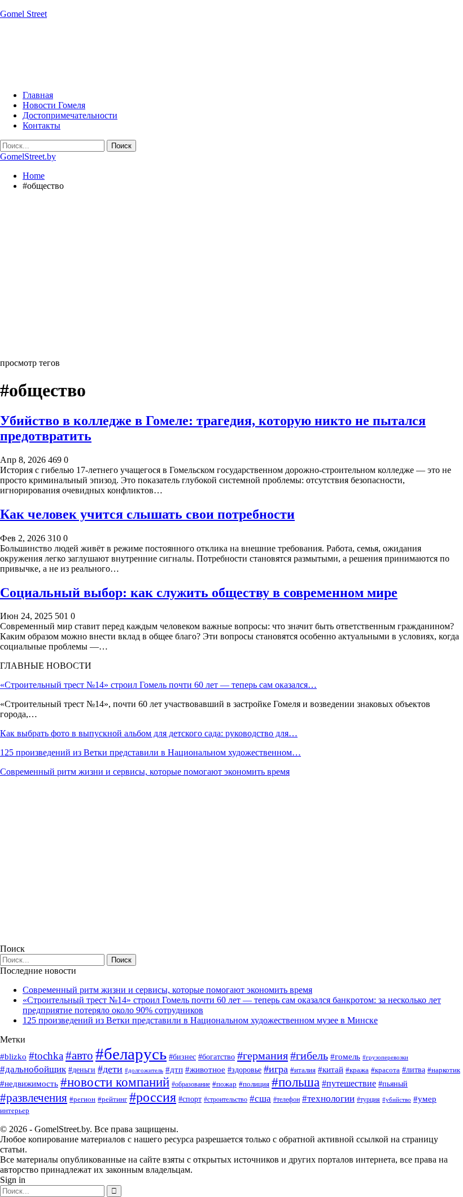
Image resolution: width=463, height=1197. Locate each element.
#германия (262, 1055)
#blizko (13, 1056)
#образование (191, 1084)
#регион (82, 1099)
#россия (152, 1097)
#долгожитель (144, 1070)
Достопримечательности (70, 115)
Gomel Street (23, 14)
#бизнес (182, 1057)
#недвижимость (29, 1083)
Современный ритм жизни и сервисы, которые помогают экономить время (145, 771)
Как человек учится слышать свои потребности (147, 514)
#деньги (81, 1070)
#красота (385, 1070)
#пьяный (393, 1084)
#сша (260, 1098)
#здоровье (244, 1070)
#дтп (174, 1069)
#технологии (328, 1098)
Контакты (41, 125)
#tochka (46, 1056)
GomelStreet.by (28, 156)
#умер (424, 1098)
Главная (38, 95)
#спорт (190, 1098)
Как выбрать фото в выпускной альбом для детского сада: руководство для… (149, 733)
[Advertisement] (205, 53)
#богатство (216, 1056)
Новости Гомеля (54, 105)
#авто (79, 1055)
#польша (296, 1082)
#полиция (254, 1084)
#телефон (286, 1099)
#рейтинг (112, 1099)
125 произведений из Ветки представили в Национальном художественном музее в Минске (200, 1020)
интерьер (14, 1111)
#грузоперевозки (385, 1057)
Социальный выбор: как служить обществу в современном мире (199, 592)
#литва (413, 1070)
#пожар (224, 1084)
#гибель (309, 1056)
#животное (205, 1069)
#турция (368, 1099)
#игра (276, 1069)
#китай (330, 1069)
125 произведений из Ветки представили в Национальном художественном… (150, 752)
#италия (303, 1070)
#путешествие (349, 1083)
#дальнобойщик (33, 1069)
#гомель (345, 1056)
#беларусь (131, 1054)
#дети (110, 1069)
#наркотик (443, 1070)
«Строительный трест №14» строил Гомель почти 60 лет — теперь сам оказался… (158, 685)
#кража (357, 1070)
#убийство (396, 1100)
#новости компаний (114, 1082)
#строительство (225, 1099)
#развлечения (33, 1098)
